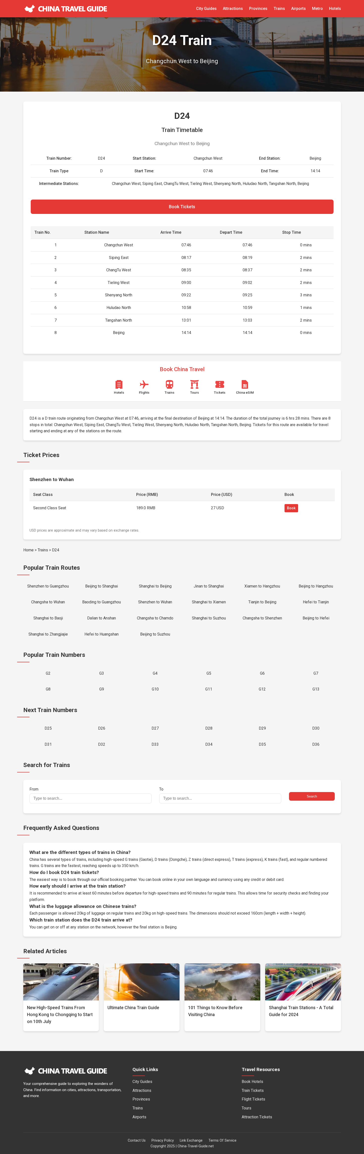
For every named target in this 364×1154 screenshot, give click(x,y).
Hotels (335, 8)
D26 (101, 728)
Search (312, 796)
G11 (208, 689)
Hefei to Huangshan (101, 634)
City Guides (206, 8)
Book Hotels (252, 1081)
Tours (246, 1108)
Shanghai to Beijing (155, 586)
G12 (262, 689)
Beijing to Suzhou (155, 634)
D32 (101, 744)
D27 (155, 728)
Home (28, 550)
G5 (209, 673)
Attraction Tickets (257, 1117)
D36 (315, 744)
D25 (48, 728)
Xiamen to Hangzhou (262, 586)
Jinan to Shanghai (209, 586)
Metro (317, 8)
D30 (315, 728)
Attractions (233, 8)
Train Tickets (253, 1090)
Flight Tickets (253, 1099)
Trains (279, 8)
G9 (101, 689)
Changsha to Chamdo (155, 618)
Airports (298, 8)
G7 (315, 673)
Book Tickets (182, 206)
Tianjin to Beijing (262, 602)
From (33, 789)
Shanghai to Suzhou (209, 618)
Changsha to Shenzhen (262, 618)
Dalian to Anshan (101, 618)
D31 (48, 744)
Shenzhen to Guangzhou (48, 586)
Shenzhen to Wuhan (155, 602)
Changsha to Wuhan (48, 602)
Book (291, 508)
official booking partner (117, 879)
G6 (262, 673)
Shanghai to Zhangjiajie (48, 634)
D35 (262, 744)
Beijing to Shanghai (101, 586)
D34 (208, 744)
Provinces (258, 8)
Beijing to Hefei (316, 618)
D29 (262, 728)
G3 (101, 673)
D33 (155, 744)
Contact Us (137, 1140)
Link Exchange (191, 1140)
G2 (48, 673)
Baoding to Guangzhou (101, 602)
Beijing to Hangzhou (316, 586)
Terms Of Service (222, 1140)
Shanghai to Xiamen (209, 602)
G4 (155, 673)
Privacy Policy (163, 1140)
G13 (315, 689)
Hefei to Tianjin (316, 602)
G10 (155, 689)
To (161, 789)
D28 (208, 728)
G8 (48, 689)
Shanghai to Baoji (48, 618)
